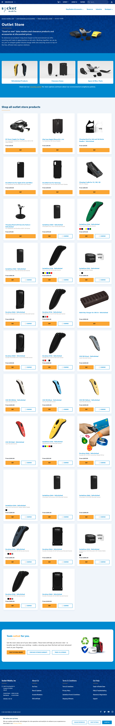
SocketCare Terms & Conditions (71, 695)
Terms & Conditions (68, 687)
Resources (90, 9)
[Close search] (106, 2)
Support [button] (65, 2)
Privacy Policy (66, 691)
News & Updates (37, 691)
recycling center (36, 87)
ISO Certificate (36, 699)
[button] (89, 2)
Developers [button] (108, 9)
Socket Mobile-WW (8, 19)
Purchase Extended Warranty (38, 652)
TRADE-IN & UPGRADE (60, 652)
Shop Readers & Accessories (26, 19)
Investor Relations (37, 695)
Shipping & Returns (68, 699)
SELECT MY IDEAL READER (16, 652)
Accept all (107, 722)
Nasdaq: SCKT (7, 699)
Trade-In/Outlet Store (44, 19)
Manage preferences (79, 722)
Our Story (34, 687)
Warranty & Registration (100, 695)
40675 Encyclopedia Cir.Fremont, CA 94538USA (9, 688)
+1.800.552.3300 (15, 693)
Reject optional (95, 722)
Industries (99, 9)
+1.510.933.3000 (15, 695)
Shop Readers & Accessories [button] (74, 9)
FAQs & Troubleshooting (99, 691)
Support (95, 699)
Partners (82, 2)
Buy (21, 150)
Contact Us (74, 2)
